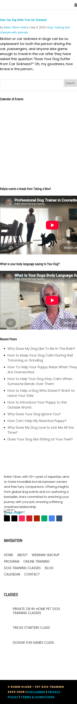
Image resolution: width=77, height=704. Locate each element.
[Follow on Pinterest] (29, 518)
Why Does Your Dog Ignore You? (34, 414)
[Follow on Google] (52, 518)
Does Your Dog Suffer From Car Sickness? (23, 20)
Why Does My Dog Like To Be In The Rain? (41, 348)
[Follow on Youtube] (37, 518)
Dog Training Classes (22, 568)
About (22, 555)
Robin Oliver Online (16, 27)
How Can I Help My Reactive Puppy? (37, 420)
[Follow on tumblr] (59, 518)
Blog (49, 568)
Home (8, 555)
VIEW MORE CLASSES (17, 654)
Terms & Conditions (38, 697)
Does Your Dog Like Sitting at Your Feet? (40, 439)
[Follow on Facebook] (7, 518)
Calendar (12, 575)
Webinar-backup (45, 555)
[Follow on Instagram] (14, 518)
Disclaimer (36, 692)
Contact (32, 575)
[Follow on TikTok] (22, 518)
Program (11, 562)
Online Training (36, 562)
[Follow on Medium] (44, 518)
